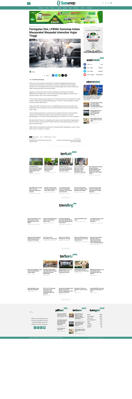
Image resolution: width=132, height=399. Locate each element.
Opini (76, 292)
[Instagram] (105, 3)
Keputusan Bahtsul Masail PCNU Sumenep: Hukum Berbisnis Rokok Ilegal (34, 239)
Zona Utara (34, 26)
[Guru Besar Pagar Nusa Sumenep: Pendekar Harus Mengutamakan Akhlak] (81, 182)
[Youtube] (111, 3)
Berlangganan (99, 74)
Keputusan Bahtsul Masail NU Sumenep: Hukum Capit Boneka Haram (81, 239)
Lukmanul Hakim (86, 99)
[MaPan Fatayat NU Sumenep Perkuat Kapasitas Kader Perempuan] (51, 161)
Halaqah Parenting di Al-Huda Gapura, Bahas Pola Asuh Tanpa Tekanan (50, 189)
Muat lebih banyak (65, 197)
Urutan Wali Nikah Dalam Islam (61, 329)
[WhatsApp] (59, 75)
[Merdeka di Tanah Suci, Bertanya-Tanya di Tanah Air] (82, 283)
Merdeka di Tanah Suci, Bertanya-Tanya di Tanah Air (81, 290)
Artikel (76, 272)
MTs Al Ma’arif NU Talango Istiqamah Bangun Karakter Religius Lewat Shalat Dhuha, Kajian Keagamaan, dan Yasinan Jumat (95, 170)
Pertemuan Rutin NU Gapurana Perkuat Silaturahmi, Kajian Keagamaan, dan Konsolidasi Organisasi (79, 169)
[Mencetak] (65, 75)
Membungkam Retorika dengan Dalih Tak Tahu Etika (96, 120)
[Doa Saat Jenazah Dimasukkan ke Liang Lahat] (50, 232)
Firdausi (33, 71)
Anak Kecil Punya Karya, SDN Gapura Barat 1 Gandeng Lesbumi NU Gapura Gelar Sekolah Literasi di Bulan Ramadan (96, 240)
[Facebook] (102, 3)
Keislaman (45, 222)
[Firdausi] (30, 72)
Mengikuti (100, 67)
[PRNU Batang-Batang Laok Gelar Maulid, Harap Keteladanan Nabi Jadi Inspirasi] (97, 264)
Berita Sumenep (36, 136)
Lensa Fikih (77, 221)
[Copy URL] (62, 75)
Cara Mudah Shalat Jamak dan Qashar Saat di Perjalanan (96, 220)
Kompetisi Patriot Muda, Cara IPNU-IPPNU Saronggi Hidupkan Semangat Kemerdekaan (96, 104)
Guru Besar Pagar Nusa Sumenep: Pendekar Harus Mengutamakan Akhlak (80, 189)
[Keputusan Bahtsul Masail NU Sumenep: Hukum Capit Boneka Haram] (82, 232)
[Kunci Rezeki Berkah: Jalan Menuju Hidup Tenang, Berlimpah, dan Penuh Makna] (35, 213)
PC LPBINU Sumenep (47, 136)
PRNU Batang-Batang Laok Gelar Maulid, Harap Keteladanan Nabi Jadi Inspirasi (97, 271)
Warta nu (54, 136)
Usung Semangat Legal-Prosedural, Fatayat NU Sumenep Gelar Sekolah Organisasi (95, 189)
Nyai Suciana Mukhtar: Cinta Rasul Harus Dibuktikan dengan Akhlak (92, 97)
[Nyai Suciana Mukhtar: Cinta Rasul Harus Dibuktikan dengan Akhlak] (93, 90)
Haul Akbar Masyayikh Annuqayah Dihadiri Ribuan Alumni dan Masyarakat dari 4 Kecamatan (66, 220)
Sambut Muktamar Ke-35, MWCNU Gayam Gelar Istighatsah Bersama (96, 112)
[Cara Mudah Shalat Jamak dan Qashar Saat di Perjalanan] (97, 213)
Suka (102, 64)
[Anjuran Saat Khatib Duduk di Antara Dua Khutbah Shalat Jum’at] (50, 213)
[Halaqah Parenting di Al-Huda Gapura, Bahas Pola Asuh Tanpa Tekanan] (51, 182)
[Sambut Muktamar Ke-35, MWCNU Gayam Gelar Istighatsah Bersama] (86, 113)
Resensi (29, 224)
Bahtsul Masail (30, 241)
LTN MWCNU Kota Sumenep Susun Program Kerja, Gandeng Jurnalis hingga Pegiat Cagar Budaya (35, 169)
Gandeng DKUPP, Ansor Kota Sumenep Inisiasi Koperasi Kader (97, 290)
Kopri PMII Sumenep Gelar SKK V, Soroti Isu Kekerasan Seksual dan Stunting (35, 189)
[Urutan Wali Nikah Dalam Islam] (82, 213)
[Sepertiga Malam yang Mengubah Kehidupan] (35, 283)
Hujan (41, 136)
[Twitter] (108, 3)
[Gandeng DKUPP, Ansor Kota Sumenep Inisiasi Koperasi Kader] (97, 283)
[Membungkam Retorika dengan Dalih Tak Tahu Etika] (86, 121)
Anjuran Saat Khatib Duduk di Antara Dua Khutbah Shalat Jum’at (50, 220)
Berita (30, 26)
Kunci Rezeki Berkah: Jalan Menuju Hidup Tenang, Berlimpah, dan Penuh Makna (34, 220)
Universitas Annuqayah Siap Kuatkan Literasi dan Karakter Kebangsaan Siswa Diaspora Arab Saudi (66, 290)
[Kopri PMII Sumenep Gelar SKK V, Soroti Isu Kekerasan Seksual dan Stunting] (36, 182)
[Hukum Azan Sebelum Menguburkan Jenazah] (66, 232)
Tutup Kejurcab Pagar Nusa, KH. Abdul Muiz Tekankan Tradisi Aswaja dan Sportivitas (65, 189)
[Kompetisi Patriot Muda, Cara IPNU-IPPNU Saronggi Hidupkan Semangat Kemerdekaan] (86, 105)
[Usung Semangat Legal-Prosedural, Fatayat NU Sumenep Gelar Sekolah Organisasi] (96, 182)
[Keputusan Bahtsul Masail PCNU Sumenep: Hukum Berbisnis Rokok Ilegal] (35, 232)
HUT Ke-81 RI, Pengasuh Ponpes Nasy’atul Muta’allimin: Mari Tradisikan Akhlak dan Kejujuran (49, 291)
